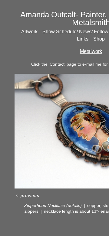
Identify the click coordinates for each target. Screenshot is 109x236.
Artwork (29, 31)
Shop (99, 38)
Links (82, 38)
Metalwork (91, 51)
